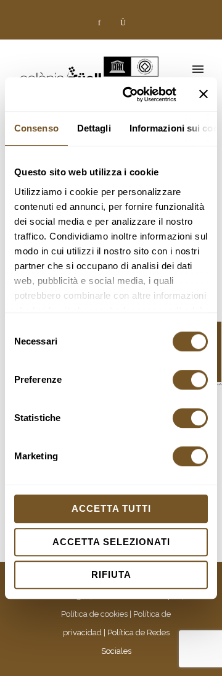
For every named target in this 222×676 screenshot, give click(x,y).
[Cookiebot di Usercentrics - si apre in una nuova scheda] (130, 94)
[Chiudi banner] (203, 94)
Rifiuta (111, 574)
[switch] (190, 380)
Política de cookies (94, 614)
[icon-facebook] (102, 22)
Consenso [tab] (36, 128)
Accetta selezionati (111, 541)
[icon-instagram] (122, 22)
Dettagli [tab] (94, 128)
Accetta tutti (111, 508)
